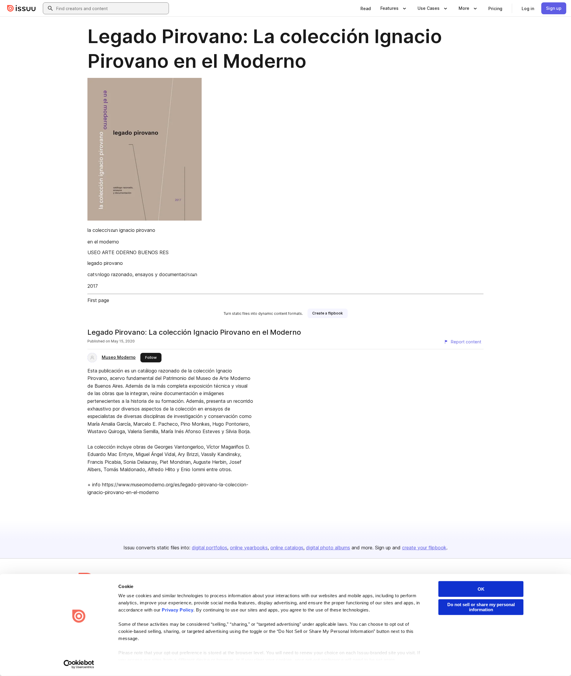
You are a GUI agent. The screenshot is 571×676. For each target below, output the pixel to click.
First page (98, 300)
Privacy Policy (177, 609)
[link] (366, 8)
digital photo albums (328, 548)
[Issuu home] (21, 8)
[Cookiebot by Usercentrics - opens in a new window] (79, 664)
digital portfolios (209, 548)
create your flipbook (424, 548)
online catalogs (286, 548)
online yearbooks (249, 548)
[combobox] (111, 8)
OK (481, 589)
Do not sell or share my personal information (481, 607)
